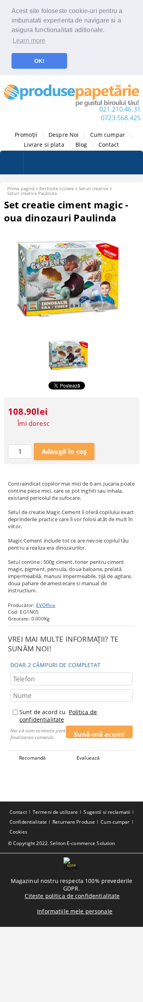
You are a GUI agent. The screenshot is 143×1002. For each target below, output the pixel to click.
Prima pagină (21, 188)
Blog (81, 144)
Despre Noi (63, 134)
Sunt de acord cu (58, 715)
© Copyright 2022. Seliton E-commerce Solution (61, 843)
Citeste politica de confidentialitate (72, 896)
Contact (109, 144)
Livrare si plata (44, 144)
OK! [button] (39, 61)
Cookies (18, 831)
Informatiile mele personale (74, 911)
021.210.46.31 (120, 109)
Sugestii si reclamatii (106, 812)
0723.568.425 (121, 117)
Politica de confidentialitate (58, 715)
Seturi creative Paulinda (32, 193)
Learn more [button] (29, 40)
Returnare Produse (73, 822)
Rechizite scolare (56, 188)
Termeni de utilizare (55, 812)
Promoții (26, 134)
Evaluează (88, 757)
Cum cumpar (107, 134)
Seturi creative (93, 188)
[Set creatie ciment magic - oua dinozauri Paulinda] (71, 328)
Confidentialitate (28, 822)
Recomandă (32, 757)
